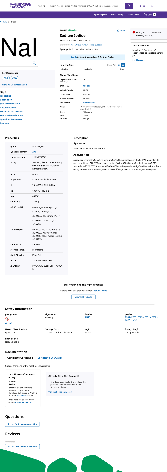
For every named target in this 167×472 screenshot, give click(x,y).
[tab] (5, 22)
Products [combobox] (41, 6)
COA (6, 78)
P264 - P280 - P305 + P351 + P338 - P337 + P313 (141, 318)
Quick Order (133, 14)
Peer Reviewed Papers (11, 115)
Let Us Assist (138, 60)
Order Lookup (117, 14)
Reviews (4, 123)
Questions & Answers (11, 119)
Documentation (8, 107)
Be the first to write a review (23, 447)
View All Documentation (14, 84)
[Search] (129, 6)
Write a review (81, 45)
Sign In (74, 57)
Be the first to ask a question (22, 424)
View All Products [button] (83, 296)
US (144, 6)
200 (34, 151)
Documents (22, 395)
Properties (5, 95)
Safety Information (10, 103)
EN (152, 6)
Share (122, 30)
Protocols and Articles (11, 111)
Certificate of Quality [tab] (49, 357)
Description (6, 99)
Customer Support (23, 402)
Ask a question (96, 45)
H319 (87, 317)
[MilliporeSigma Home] (20, 5)
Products (3, 22)
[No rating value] (65, 45)
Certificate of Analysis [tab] (20, 357)
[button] (100, 14)
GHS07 (8, 323)
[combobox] (84, 6)
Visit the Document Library (60, 392)
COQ (14, 78)
